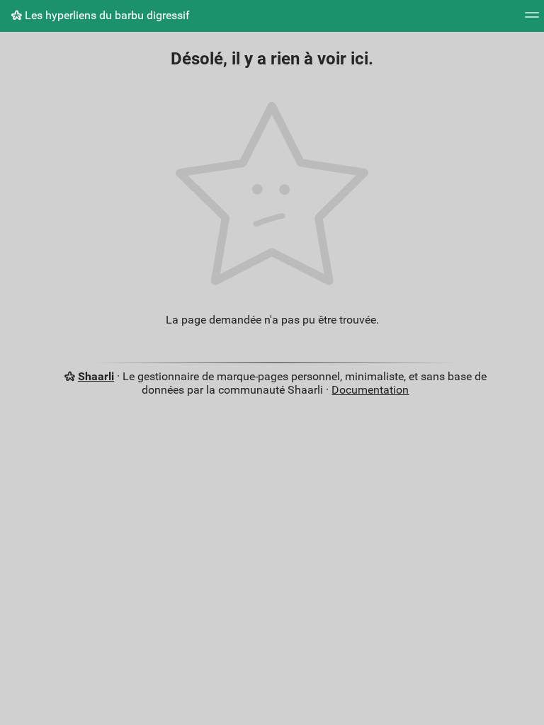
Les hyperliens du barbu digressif (106, 15)
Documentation (370, 389)
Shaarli (96, 376)
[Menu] (532, 19)
